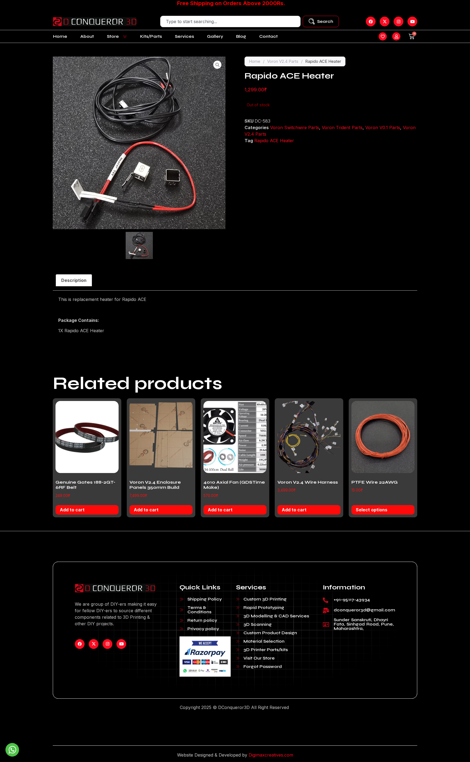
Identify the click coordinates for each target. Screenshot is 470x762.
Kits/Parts (151, 36)
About (87, 36)
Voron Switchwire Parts (294, 127)
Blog (241, 36)
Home (60, 36)
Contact (268, 36)
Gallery (215, 36)
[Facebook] (80, 644)
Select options (371, 509)
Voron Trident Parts (342, 127)
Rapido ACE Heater (274, 140)
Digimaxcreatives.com (271, 755)
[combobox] (230, 21)
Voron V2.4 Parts (282, 61)
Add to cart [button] (72, 509)
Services (184, 36)
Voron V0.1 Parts (382, 127)
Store (113, 36)
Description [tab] (73, 280)
